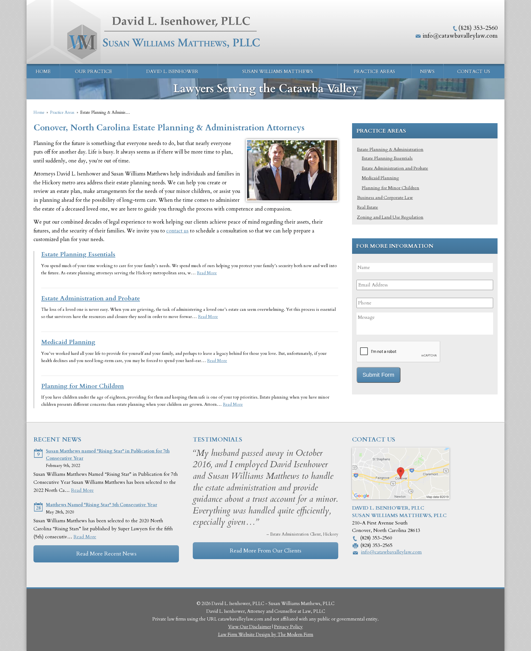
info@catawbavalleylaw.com (460, 36)
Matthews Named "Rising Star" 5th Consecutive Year (101, 505)
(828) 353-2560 (478, 28)
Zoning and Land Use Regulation (390, 217)
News (427, 71)
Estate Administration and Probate (90, 298)
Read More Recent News (106, 553)
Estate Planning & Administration (390, 149)
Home (43, 71)
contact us (177, 230)
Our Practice (93, 71)
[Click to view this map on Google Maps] (400, 497)
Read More (207, 273)
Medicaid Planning (68, 342)
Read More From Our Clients (265, 550)
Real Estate (367, 207)
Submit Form (378, 375)
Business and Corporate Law (385, 198)
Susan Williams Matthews (277, 71)
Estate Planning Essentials (78, 254)
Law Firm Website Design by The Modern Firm (265, 635)
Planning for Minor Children (82, 386)
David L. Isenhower (172, 71)
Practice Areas (374, 71)
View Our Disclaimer (249, 627)
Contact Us (473, 71)
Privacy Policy (288, 627)
